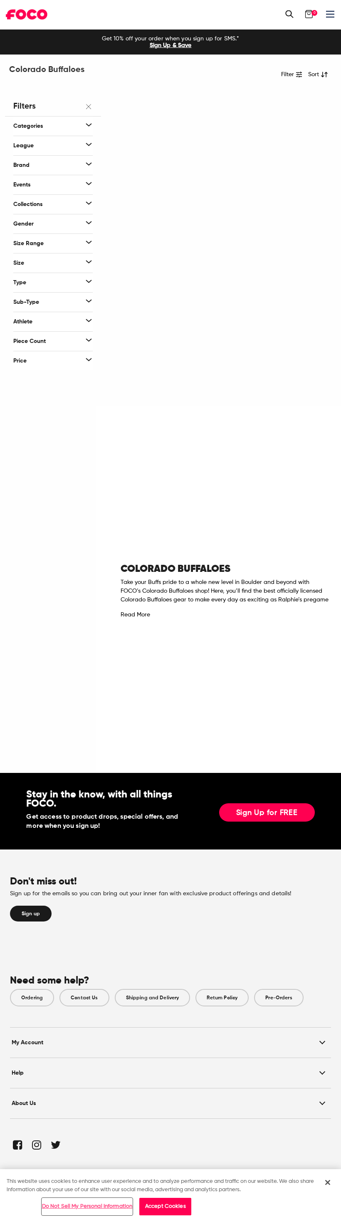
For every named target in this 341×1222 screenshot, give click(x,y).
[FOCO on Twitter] (55, 1145)
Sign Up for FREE (267, 813)
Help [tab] (18, 1072)
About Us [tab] (24, 1103)
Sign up (31, 913)
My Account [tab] (27, 1042)
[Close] (328, 1182)
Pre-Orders (278, 998)
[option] (170, 42)
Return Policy (222, 998)
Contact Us (84, 998)
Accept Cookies (165, 1206)
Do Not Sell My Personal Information (87, 1206)
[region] (170, 1195)
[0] (309, 14)
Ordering (32, 998)
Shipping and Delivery (152, 998)
